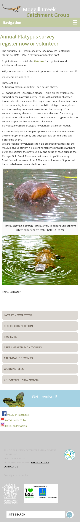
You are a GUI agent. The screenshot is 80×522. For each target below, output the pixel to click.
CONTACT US (11, 466)
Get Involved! (44, 396)
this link (39, 61)
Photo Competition (18, 326)
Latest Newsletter (18, 315)
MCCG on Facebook (18, 414)
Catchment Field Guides (21, 379)
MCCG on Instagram (16, 426)
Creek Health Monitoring (23, 347)
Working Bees (14, 369)
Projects (10, 336)
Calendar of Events (18, 358)
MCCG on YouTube (15, 420)
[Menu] (40, 22)
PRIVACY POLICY (40, 462)
